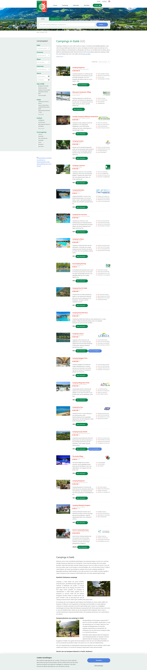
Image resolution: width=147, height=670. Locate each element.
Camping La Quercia (78, 165)
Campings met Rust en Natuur (43, 102)
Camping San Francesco (79, 214)
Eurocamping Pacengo (79, 264)
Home (55, 5)
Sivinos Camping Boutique (80, 530)
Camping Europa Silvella (79, 432)
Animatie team (41, 122)
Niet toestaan (98, 665)
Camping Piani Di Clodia (79, 288)
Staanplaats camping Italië (43, 92)
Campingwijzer (42, 41)
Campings (65, 5)
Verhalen (86, 5)
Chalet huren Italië (42, 88)
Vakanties (76, 5)
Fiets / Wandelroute (42, 138)
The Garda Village (77, 456)
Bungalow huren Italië (43, 86)
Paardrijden (41, 140)
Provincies (40, 52)
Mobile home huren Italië (44, 90)
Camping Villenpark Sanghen (81, 505)
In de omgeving (41, 132)
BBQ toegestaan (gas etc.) (44, 124)
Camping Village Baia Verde (80, 383)
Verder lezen (59, 56)
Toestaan (99, 660)
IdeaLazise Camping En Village (81, 92)
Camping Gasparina (78, 67)
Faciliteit (39, 118)
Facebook (104, 1)
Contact (99, 1)
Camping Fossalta (77, 141)
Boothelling (41, 126)
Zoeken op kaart (55, 19)
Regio (38, 45)
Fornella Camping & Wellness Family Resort (85, 116)
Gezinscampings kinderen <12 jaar (44, 111)
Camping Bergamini (78, 481)
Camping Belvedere (78, 190)
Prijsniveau (40, 66)
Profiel (39, 100)
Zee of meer (41, 146)
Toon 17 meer (41, 128)
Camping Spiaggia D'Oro (79, 358)
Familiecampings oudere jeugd (43, 107)
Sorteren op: (94, 61)
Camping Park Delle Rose (80, 313)
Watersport (40, 144)
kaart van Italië (86, 54)
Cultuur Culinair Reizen (43, 105)
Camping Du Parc (77, 407)
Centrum (40, 134)
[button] (43, 48)
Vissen (39, 142)
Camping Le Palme (78, 239)
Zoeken (96, 5)
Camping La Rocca (78, 334)
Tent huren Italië (42, 95)
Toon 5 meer (41, 114)
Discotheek (40, 136)
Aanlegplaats (41, 120)
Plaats (39, 59)
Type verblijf (40, 84)
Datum (39, 73)
